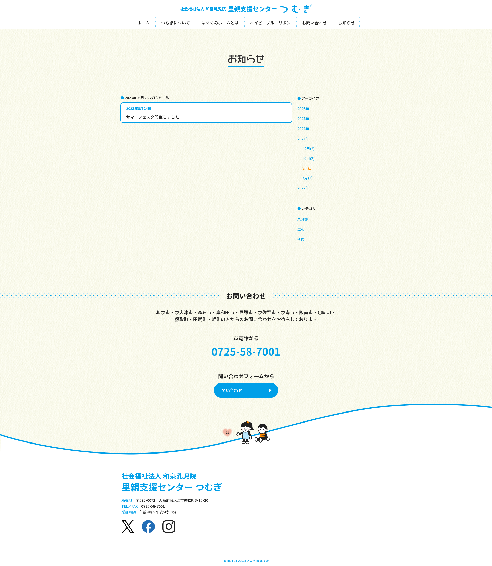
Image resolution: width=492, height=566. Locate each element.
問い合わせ (232, 390)
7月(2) (307, 177)
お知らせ (346, 22)
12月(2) (308, 148)
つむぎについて (175, 22)
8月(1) (307, 168)
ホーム (143, 22)
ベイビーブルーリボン (270, 22)
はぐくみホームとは (220, 22)
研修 (300, 239)
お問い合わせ (314, 22)
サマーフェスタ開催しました (152, 117)
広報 (300, 229)
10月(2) (308, 158)
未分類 (302, 219)
